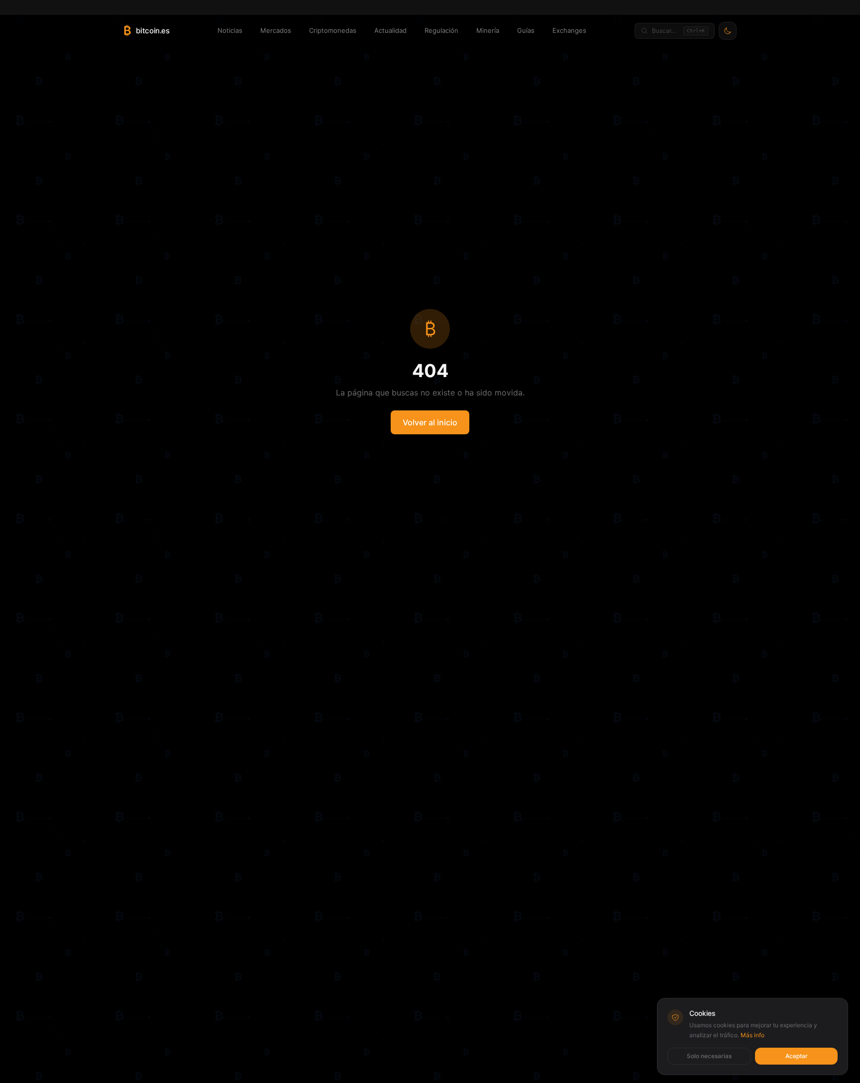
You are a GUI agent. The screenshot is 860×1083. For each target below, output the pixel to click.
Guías (526, 30)
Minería (487, 30)
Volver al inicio (430, 422)
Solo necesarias (709, 1056)
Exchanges (569, 30)
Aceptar (796, 1056)
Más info (752, 1035)
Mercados (275, 30)
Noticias (229, 30)
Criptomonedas (332, 30)
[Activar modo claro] (728, 31)
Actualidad (390, 30)
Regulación (441, 30)
